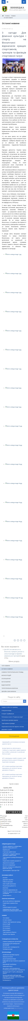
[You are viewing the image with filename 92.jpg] (15, 453)
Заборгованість (7, 895)
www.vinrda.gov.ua (18, 1008)
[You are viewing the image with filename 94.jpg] (15, 491)
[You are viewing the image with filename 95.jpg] (15, 510)
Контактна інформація (9, 865)
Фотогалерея (6, 682)
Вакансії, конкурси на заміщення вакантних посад (12, 867)
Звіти (4, 905)
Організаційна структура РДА (11, 870)
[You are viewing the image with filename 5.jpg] (15, 339)
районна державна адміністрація (17, 8)
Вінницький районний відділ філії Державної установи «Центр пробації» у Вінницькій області (13, 976)
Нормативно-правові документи (12, 861)
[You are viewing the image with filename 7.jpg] (15, 377)
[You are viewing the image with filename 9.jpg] (15, 415)
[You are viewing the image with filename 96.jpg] (15, 529)
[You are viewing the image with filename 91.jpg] (15, 434)
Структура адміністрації (9, 852)
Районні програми (8, 881)
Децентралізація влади (9, 959)
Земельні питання (8, 956)
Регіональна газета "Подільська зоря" (12, 717)
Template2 (8, 2)
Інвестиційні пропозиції (9, 884)
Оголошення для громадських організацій (11, 944)
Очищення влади (6, 710)
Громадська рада (7, 949)
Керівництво (6, 850)
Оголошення (6, 678)
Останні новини (8, 17)
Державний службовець (9, 964)
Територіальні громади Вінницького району (13, 858)
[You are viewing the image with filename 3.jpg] (15, 301)
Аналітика (5, 888)
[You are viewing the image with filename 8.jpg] (15, 396)
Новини (13, 16)
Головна (7, 16)
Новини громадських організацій (12, 941)
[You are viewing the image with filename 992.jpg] (15, 625)
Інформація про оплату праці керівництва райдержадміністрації (12, 909)
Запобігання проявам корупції (10, 720)
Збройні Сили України (9, 691)
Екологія (5, 877)
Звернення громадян (9, 863)
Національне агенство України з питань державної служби (13, 728)
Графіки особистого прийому (10, 707)
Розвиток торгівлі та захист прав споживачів (12, 892)
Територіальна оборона (10, 688)
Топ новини (6, 665)
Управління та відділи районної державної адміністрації (11, 854)
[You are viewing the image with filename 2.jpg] (15, 282)
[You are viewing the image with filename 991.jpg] (15, 606)
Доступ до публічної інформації (11, 901)
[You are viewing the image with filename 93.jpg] (15, 472)
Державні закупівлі (8, 879)
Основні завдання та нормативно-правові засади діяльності (12, 847)
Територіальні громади (8, 723)
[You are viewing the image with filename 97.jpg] (15, 549)
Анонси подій (6, 675)
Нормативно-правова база (10, 903)
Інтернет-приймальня (8, 713)
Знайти (24, 701)
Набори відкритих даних (10, 907)
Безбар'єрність (7, 980)
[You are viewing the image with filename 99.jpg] (15, 587)
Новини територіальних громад (12, 672)
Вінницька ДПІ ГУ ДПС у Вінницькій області (13, 972)
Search (4, 2)
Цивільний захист (8, 966)
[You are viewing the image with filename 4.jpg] (15, 320)
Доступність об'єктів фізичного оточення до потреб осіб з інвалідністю (14, 969)
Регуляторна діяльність (9, 886)
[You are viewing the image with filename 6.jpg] (15, 358)
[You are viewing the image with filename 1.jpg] (15, 262)
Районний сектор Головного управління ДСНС (14, 961)
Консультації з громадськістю (11, 947)
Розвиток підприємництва (10, 890)
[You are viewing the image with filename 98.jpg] (15, 568)
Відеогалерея (6, 685)
